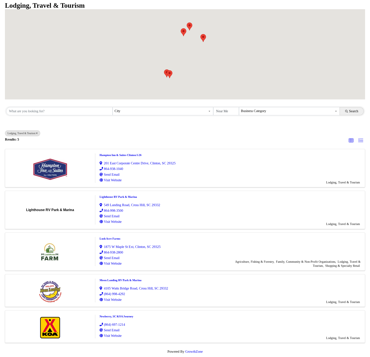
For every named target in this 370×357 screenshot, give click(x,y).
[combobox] (163, 111)
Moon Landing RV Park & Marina (121, 280)
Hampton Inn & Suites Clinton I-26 (121, 155)
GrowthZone (194, 351)
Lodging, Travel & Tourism (21, 133)
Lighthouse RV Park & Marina (118, 196)
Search (353, 111)
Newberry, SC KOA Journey (116, 316)
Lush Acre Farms (110, 238)
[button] (189, 26)
